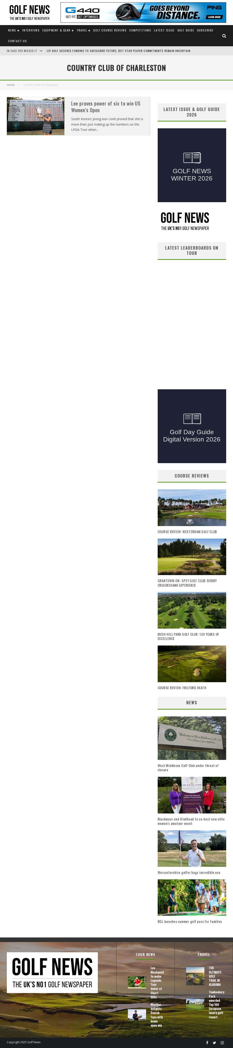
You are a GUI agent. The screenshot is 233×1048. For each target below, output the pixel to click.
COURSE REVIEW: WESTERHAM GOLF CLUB (187, 531)
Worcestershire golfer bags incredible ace (189, 872)
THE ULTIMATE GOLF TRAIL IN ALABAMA (215, 976)
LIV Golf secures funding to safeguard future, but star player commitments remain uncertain (118, 51)
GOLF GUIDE (185, 30)
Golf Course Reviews (110, 30)
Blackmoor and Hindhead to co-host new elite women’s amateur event (191, 821)
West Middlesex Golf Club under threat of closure (188, 767)
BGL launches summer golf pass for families (190, 921)
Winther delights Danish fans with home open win (157, 1014)
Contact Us (17, 41)
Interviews (31, 30)
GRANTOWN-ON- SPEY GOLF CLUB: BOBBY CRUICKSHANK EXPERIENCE (187, 583)
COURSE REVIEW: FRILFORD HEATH (182, 687)
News (12, 30)
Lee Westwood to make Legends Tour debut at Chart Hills (157, 982)
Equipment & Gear (57, 30)
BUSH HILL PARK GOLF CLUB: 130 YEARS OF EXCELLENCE (188, 636)
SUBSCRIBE (205, 30)
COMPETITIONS (140, 30)
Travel (82, 30)
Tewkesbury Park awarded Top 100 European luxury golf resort (216, 1004)
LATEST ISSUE (164, 30)
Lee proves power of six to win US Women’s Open (106, 107)
